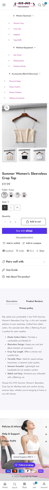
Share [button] (41, 250)
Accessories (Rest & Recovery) (25, 73)
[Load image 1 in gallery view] (9, 155)
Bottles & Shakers (15, 92)
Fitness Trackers (14, 87)
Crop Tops (17, 29)
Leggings (17, 34)
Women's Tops (19, 23)
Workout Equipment (24, 47)
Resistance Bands (20, 66)
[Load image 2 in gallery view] (24, 155)
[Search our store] (40, 5)
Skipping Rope (19, 60)
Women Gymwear (23, 15)
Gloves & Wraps (15, 81)
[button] (24, 261)
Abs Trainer (18, 55)
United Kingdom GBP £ (23, 457)
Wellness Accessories (16, 98)
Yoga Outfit (17, 40)
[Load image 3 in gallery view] (39, 155)
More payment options (24, 237)
